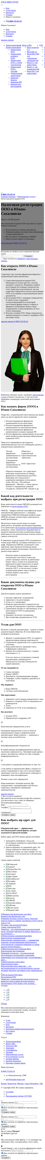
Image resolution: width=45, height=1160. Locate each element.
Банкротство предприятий (16, 85)
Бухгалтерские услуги (15, 1057)
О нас (8, 1020)
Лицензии (10, 1048)
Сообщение (5, 812)
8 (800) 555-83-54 (15, 21)
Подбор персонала (13, 1061)
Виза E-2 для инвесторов (32, 64)
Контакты (10, 13)
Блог (8, 8)
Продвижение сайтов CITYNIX (19, 1096)
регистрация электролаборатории (29, 528)
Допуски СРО (11, 1046)
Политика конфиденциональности (20, 1029)
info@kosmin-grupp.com (15, 1079)
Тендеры (9, 1052)
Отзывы (9, 15)
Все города (10, 1031)
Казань (4, 1084)
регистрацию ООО (20, 506)
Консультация (6, 243)
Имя (2, 805)
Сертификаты (11, 1050)
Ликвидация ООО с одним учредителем (16, 62)
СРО (41, 45)
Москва (20, 1084)
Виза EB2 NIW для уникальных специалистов (33, 57)
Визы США (27, 45)
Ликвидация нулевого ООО (16, 56)
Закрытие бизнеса (14, 79)
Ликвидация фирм (13, 45)
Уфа (41, 1084)
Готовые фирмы (12, 1059)
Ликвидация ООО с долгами (16, 69)
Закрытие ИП (16, 82)
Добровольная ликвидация (16, 74)
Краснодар (12, 1084)
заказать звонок (7, 40)
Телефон (4, 807)
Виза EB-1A (32, 52)
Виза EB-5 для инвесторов (33, 72)
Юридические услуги (26, 197)
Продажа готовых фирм (15, 1063)
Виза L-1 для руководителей (33, 68)
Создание (10, 1092)
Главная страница (8, 197)
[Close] (2, 1100)
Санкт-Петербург (31, 1084)
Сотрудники (11, 10)
